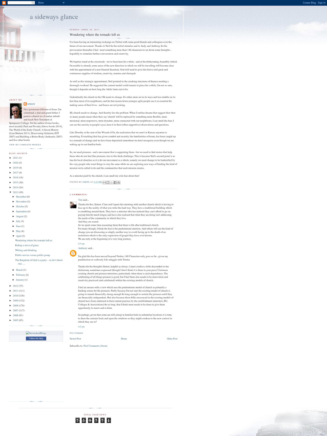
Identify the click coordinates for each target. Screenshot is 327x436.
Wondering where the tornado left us (33, 240)
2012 (16, 285)
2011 (16, 290)
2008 (16, 305)
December (21, 196)
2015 (16, 182)
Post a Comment (76, 332)
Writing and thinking (26, 250)
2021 (16, 157)
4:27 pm (81, 326)
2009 (16, 300)
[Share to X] (111, 182)
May (18, 231)
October (20, 206)
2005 (16, 320)
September (21, 211)
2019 (16, 167)
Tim (80, 199)
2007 (16, 310)
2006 (16, 315)
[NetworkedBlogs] (36, 333)
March (19, 269)
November (21, 201)
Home (124, 338)
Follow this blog (36, 338)
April (19, 236)
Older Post (172, 338)
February (21, 274)
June (18, 226)
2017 (16, 172)
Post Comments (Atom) (95, 345)
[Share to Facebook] (115, 182)
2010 (16, 295)
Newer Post (75, 338)
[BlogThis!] (108, 182)
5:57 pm (81, 243)
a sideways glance (54, 16)
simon (31, 104)
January (20, 279)
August (20, 216)
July (18, 221)
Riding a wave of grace (27, 245)
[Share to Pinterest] (119, 182)
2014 (16, 187)
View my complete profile (25, 144)
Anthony (82, 248)
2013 (16, 192)
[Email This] (104, 182)
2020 (16, 162)
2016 (16, 177)
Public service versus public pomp (32, 255)
